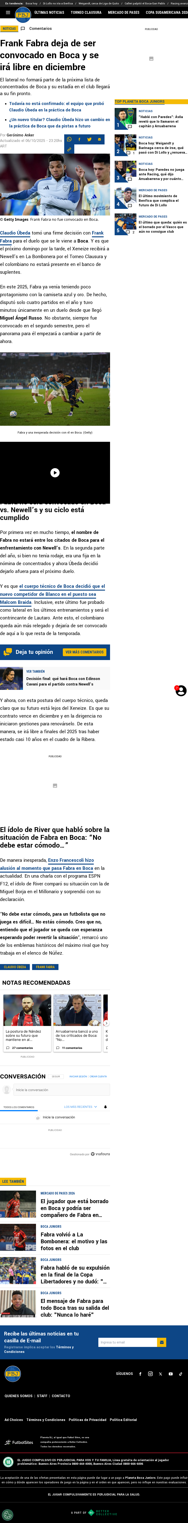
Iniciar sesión (78, 1076)
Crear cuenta (98, 1076)
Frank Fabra (45, 967)
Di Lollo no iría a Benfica (58, 4)
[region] (55, 1115)
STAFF (42, 1396)
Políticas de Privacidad (87, 1420)
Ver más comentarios (85, 652)
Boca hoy (31, 4)
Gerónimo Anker (20, 135)
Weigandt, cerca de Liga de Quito (99, 4)
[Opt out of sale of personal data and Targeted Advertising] (7, 1515)
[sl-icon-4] (170, 1374)
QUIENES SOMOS (19, 1396)
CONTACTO (61, 1396)
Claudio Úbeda (15, 233)
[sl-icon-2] (150, 1374)
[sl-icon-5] (180, 1374)
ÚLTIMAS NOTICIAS (49, 13)
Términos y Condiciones (45, 1420)
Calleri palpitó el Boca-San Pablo (145, 4)
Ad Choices (14, 1420)
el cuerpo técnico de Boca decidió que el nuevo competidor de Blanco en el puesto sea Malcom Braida (52, 594)
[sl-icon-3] (160, 1374)
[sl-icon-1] (140, 1374)
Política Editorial (123, 1420)
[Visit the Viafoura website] (100, 1154)
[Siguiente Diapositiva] (106, 1023)
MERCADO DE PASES (123, 13)
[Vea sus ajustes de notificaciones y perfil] (105, 1106)
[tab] (19, 1107)
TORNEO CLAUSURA (86, 13)
